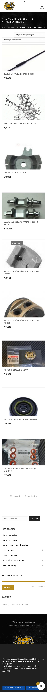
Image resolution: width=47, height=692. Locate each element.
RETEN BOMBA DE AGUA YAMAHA (20, 419)
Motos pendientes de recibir (15, 545)
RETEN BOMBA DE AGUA (16, 370)
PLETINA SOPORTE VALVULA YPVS (20, 123)
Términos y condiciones (23, 622)
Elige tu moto (8, 550)
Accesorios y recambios (13, 560)
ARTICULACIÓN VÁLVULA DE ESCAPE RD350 (22, 272)
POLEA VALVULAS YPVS (15, 172)
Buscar (34, 519)
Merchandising (9, 565)
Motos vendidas (9, 535)
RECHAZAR (33, 687)
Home (4, 27)
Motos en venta (9, 540)
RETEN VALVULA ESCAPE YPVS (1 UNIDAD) (20, 469)
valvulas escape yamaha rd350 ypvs (21, 223)
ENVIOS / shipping (10, 555)
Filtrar (8, 588)
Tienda (11, 27)
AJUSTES (6, 671)
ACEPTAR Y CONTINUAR (14, 687)
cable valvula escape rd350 (19, 74)
